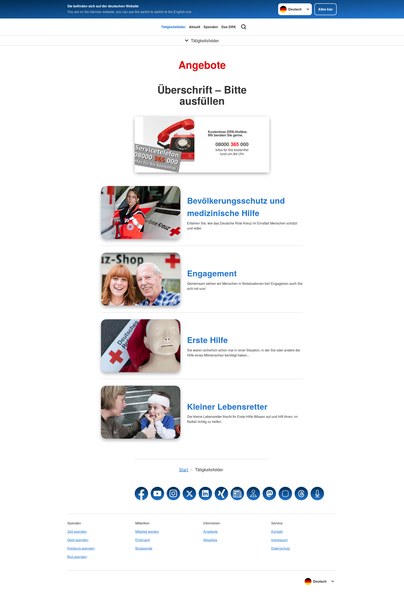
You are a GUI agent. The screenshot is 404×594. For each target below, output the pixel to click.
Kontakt (277, 531)
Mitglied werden (147, 531)
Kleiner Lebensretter (227, 406)
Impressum (279, 539)
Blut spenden (77, 556)
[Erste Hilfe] (140, 345)
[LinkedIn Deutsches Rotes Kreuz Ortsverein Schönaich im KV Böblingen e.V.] (205, 493)
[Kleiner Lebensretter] (140, 412)
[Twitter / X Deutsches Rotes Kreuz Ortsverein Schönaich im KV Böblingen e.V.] (189, 493)
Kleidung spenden (81, 548)
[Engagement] (140, 279)
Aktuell (194, 26)
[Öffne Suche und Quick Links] (243, 27)
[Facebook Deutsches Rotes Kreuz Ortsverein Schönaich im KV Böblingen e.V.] (141, 493)
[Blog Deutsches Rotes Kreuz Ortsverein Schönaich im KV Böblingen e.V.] (237, 493)
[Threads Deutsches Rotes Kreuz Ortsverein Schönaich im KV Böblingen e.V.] (301, 493)
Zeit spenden (77, 531)
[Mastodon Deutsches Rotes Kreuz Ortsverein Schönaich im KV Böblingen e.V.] (269, 493)
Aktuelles (210, 539)
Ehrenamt (142, 539)
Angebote (210, 531)
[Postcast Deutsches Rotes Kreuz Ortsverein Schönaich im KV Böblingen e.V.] (317, 493)
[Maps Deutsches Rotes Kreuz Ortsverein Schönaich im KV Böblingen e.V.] (253, 493)
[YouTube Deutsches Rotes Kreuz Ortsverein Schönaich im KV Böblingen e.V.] (157, 493)
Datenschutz (280, 548)
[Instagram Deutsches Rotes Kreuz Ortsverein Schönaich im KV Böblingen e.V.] (173, 493)
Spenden (210, 26)
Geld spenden (77, 539)
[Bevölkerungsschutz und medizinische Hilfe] (140, 212)
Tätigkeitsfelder (173, 26)
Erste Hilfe (207, 340)
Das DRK (228, 26)
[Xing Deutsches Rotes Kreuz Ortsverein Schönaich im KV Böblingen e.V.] (221, 493)
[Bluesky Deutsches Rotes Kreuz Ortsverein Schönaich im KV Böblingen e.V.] (285, 493)
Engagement (212, 273)
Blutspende (143, 548)
